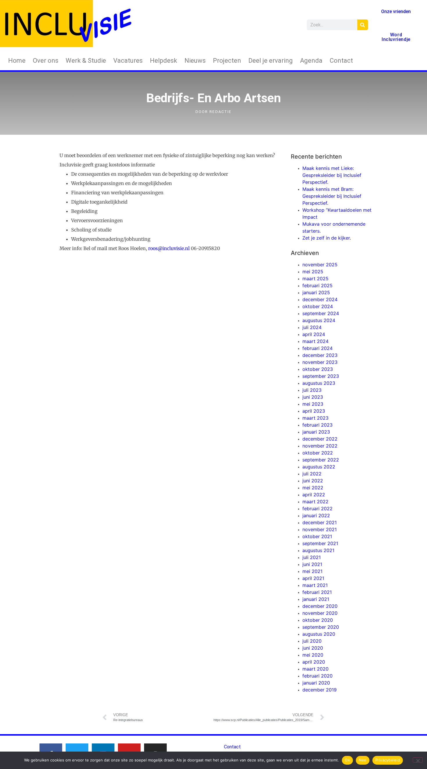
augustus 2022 (318, 467)
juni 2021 (312, 564)
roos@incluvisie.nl (169, 248)
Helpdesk (163, 60)
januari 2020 (316, 683)
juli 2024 (312, 327)
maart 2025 (315, 278)
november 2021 (319, 529)
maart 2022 (315, 501)
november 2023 (320, 362)
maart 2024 (315, 341)
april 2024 (313, 334)
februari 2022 (317, 508)
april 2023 (313, 411)
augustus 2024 (318, 320)
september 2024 (320, 313)
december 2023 (320, 355)
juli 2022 (312, 474)
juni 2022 (312, 481)
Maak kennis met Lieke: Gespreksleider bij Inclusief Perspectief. (331, 175)
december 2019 (319, 690)
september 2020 (320, 627)
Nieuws (195, 60)
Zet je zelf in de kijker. (326, 238)
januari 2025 (316, 292)
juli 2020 (312, 641)
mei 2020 (312, 655)
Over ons (45, 60)
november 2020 (320, 613)
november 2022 (320, 446)
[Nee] (418, 760)
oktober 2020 (317, 620)
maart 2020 (315, 669)
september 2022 (320, 460)
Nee (363, 760)
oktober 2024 (317, 306)
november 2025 (320, 264)
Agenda (311, 60)
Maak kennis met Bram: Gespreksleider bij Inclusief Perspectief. (331, 196)
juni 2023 (312, 397)
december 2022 (320, 439)
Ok (347, 760)
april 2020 (313, 662)
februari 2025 (317, 285)
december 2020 (320, 606)
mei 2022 (312, 487)
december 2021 (319, 522)
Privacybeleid (387, 760)
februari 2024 (317, 348)
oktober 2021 (317, 536)
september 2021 (320, 543)
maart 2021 (315, 585)
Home (17, 60)
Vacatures (128, 60)
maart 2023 (315, 418)
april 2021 (313, 578)
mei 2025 (312, 271)
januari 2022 (316, 515)
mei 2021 (312, 571)
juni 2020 (312, 648)
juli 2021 (311, 557)
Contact (341, 60)
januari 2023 (316, 432)
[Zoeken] (362, 24)
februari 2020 (317, 676)
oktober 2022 (317, 453)
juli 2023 (312, 390)
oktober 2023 (317, 369)
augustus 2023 (318, 383)
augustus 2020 (318, 634)
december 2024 (320, 299)
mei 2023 (312, 404)
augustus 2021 (318, 550)
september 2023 (320, 376)
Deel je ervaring (270, 60)
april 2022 (313, 494)
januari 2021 (315, 599)
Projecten (227, 60)
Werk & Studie (86, 60)
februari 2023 (317, 425)
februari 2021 (317, 592)
